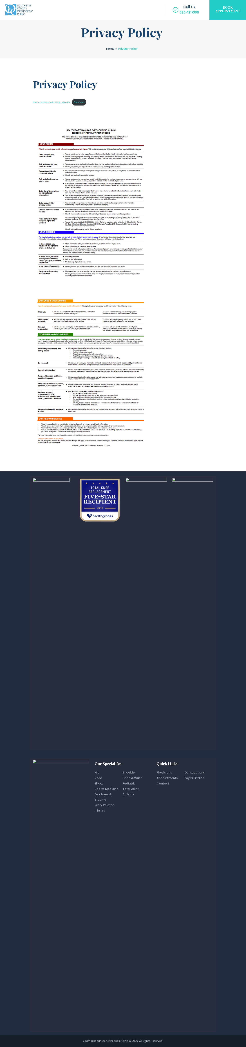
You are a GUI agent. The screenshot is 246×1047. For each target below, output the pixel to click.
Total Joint (131, 789)
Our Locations (194, 772)
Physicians (164, 772)
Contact (163, 783)
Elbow (99, 783)
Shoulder (129, 772)
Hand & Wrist (132, 778)
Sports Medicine (106, 789)
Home (110, 49)
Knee (98, 778)
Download (79, 102)
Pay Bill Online (194, 778)
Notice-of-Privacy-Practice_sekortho (51, 102)
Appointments (167, 778)
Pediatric (129, 783)
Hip (97, 772)
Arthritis (128, 794)
